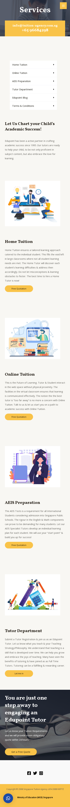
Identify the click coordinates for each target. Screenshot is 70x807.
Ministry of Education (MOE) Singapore (35, 797)
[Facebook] (29, 773)
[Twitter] (35, 773)
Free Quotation (19, 288)
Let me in (19, 673)
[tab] (33, 65)
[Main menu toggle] (63, 5)
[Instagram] (41, 773)
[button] (8, 798)
